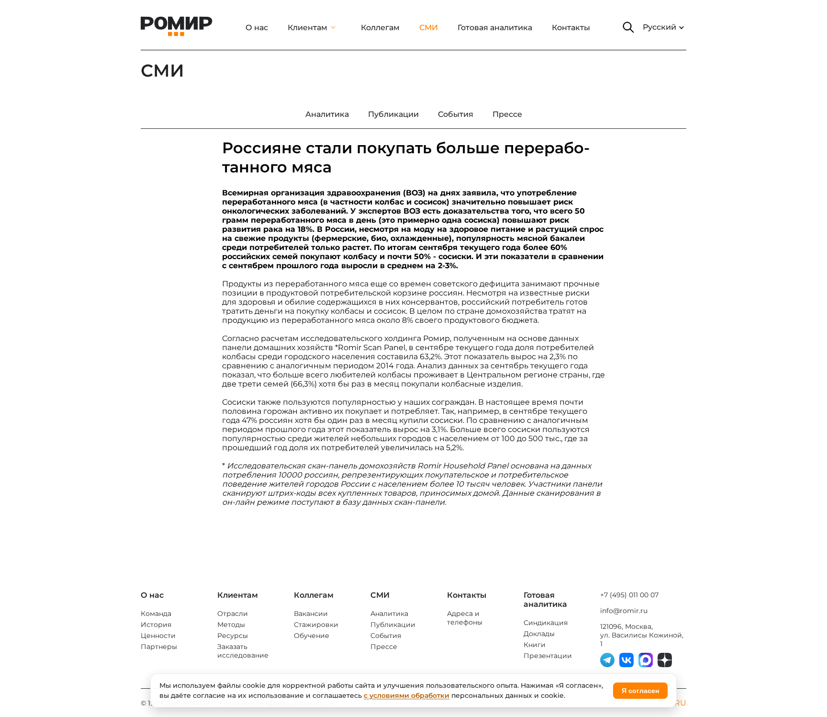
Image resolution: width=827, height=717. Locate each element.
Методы (231, 624)
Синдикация (546, 622)
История (156, 624)
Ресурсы (232, 635)
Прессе (383, 646)
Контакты (571, 27)
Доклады (539, 633)
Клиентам (307, 27)
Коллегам (380, 27)
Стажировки (316, 624)
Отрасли (232, 613)
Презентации (548, 655)
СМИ (428, 27)
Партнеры (159, 646)
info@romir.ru (624, 610)
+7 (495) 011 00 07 (629, 595)
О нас (257, 27)
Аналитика (389, 613)
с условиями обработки (406, 695)
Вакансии (311, 613)
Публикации (392, 624)
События (385, 635)
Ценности (158, 635)
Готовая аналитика (495, 27)
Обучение (311, 635)
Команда (156, 613)
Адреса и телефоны (464, 617)
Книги (535, 644)
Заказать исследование (242, 651)
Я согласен (640, 690)
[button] (628, 27)
